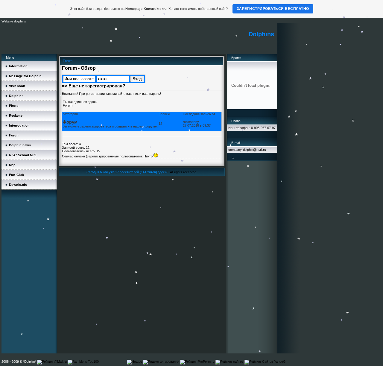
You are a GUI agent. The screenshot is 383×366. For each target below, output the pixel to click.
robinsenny (191, 122)
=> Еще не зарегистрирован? (93, 85)
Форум (70, 121)
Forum (67, 105)
